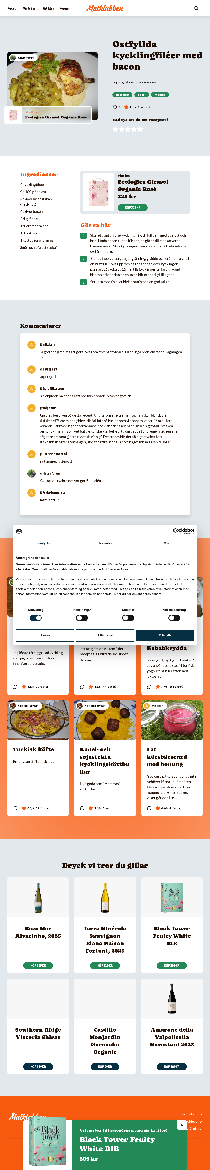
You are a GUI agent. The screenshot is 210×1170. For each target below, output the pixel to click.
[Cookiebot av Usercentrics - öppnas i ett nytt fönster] (176, 531)
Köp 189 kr (171, 1067)
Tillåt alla (165, 635)
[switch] (82, 618)
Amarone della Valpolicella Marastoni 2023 (172, 1037)
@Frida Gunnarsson (53, 492)
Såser (141, 94)
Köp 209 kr (171, 965)
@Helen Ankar (49, 473)
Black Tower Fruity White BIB (172, 935)
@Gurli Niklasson (51, 388)
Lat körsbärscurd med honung (167, 756)
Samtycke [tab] (44, 543)
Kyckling (160, 94)
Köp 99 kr (105, 1067)
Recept (12, 8)
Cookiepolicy (193, 1121)
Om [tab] (166, 543)
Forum (64, 8)
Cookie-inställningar (187, 1128)
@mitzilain (47, 344)
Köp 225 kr (132, 207)
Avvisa (45, 635)
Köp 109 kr (38, 965)
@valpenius (47, 408)
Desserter (122, 94)
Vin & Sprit (30, 8)
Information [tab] (105, 543)
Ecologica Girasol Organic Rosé (56, 117)
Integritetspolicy (190, 1114)
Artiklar (48, 8)
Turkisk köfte (33, 749)
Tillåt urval (105, 635)
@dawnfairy (48, 369)
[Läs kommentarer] (116, 107)
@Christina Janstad (53, 454)
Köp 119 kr (105, 965)
